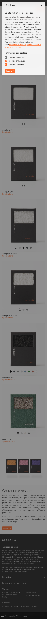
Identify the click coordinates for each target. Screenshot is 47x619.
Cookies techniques (17, 57)
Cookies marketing (16, 64)
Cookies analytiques (17, 61)
